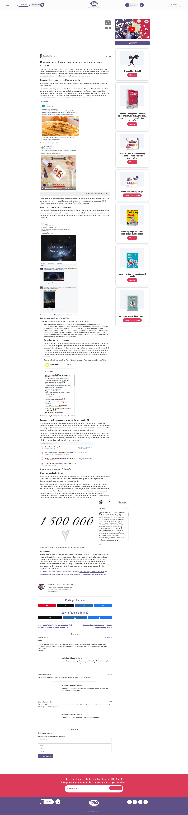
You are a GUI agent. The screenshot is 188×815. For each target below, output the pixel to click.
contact (133, 5)
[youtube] (145, 802)
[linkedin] (140, 802)
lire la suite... (55, 591)
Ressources (23, 4)
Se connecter (179, 6)
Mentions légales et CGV (94, 811)
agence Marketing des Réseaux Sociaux (91, 572)
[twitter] (135, 802)
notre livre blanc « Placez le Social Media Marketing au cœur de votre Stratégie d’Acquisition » (77, 574)
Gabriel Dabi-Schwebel (49, 56)
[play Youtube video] (132, 29)
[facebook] (129, 802)
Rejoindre (170, 6)
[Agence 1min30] (94, 5)
